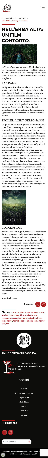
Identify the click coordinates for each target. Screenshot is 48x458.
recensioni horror (20, 318)
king (22, 315)
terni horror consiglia (23, 321)
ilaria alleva (14, 315)
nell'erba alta (31, 315)
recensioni (6, 318)
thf (7, 324)
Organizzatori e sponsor (24, 393)
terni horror (7, 321)
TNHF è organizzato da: (19, 353)
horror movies (17, 312)
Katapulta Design (20, 451)
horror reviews (31, 312)
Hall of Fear (24, 402)
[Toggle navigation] (43, 8)
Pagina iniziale (7, 18)
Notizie (24, 389)
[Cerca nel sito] (29, 441)
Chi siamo (24, 406)
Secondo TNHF (20, 18)
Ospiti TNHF (24, 398)
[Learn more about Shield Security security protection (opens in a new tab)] (3, 455)
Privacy (24, 415)
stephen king (35, 318)
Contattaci (24, 411)
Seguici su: (9, 423)
